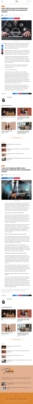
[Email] (2, 53)
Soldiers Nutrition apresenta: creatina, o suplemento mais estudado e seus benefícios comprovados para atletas (19, 383)
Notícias (3, 6)
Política (15, 398)
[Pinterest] (2, 51)
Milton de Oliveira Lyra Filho (25, 289)
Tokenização (23, 290)
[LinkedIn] (2, 49)
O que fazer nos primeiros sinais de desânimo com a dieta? (7, 132)
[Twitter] (2, 47)
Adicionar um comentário (16, 137)
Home (7, 398)
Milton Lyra (3, 290)
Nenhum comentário (15, 174)
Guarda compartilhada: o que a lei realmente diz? (8, 117)
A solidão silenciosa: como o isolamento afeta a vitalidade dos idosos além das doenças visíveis (23, 118)
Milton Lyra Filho (8, 290)
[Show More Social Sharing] (21, 18)
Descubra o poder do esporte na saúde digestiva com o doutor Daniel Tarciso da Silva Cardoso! (19, 388)
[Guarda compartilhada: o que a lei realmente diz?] (8, 112)
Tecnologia (20, 398)
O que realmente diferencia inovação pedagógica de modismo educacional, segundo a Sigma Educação (23, 132)
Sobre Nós (25, 398)
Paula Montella (9, 97)
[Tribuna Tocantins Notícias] (16, 1)
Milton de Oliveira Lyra (17, 289)
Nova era (13, 290)
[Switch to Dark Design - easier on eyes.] (26, 1)
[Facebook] (2, 46)
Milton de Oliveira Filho (9, 289)
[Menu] (2, 1)
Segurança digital (17, 290)
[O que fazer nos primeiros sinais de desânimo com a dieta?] (8, 126)
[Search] (28, 1)
